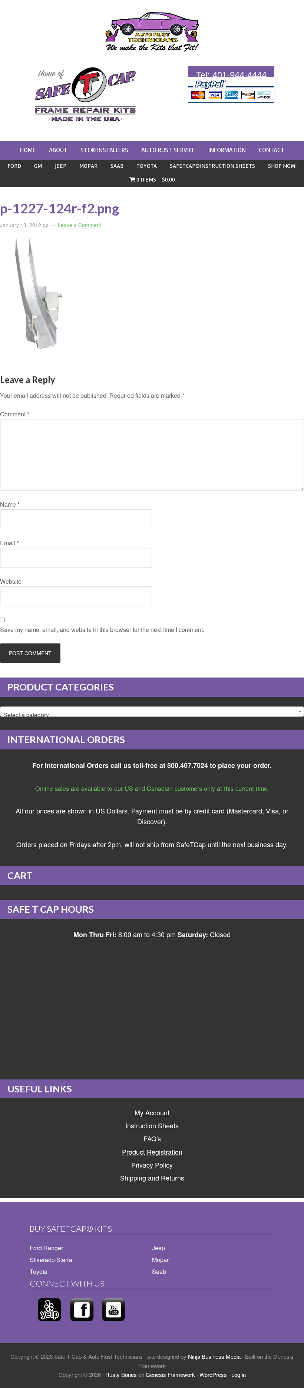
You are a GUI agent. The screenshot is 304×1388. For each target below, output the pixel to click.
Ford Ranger (46, 1248)
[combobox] (152, 711)
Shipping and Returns (152, 1177)
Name (10, 504)
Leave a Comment (79, 225)
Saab (159, 1271)
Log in (238, 1374)
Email (9, 543)
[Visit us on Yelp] (49, 1323)
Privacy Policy (152, 1164)
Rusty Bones (121, 1374)
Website (11, 581)
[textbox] (152, 715)
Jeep (158, 1248)
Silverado (42, 1259)
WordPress (213, 1374)
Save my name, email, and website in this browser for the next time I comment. (102, 629)
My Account (152, 1112)
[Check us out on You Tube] (113, 1323)
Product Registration (152, 1151)
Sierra (64, 1259)
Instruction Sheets (152, 1125)
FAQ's (152, 1138)
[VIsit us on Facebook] (81, 1323)
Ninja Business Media (214, 1356)
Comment (14, 414)
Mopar (160, 1259)
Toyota (38, 1271)
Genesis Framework (170, 1374)
